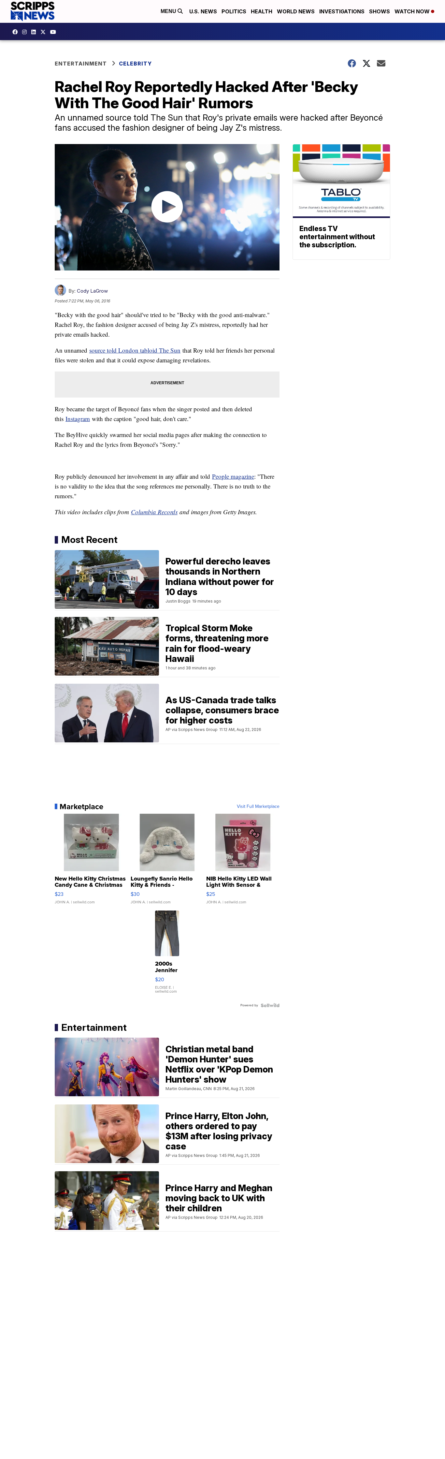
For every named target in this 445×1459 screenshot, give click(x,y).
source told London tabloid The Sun (134, 350)
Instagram (77, 419)
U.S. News (203, 11)
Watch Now (413, 11)
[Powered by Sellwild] (270, 1005)
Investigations (342, 11)
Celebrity (135, 63)
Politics (234, 11)
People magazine (233, 476)
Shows (379, 11)
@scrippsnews (54, 32)
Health (261, 11)
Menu (169, 11)
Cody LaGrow (92, 291)
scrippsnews (16, 32)
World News (296, 11)
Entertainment (81, 63)
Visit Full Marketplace (258, 806)
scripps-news (35, 32)
